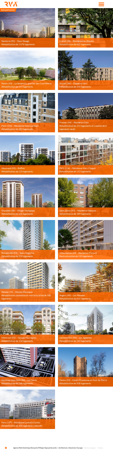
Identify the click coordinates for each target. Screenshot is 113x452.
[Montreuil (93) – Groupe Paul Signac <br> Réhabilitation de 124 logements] (27, 324)
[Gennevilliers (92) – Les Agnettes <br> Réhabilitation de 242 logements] (85, 324)
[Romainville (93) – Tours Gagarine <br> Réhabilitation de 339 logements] (27, 239)
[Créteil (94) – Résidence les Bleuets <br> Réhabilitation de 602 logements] (85, 28)
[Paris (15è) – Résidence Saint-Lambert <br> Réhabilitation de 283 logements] (27, 112)
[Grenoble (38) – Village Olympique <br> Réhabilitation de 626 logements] (27, 197)
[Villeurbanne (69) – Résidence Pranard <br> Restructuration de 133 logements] (85, 239)
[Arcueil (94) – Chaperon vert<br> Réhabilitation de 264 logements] (85, 70)
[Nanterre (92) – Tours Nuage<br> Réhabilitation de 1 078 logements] (27, 28)
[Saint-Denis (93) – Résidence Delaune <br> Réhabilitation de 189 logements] (85, 197)
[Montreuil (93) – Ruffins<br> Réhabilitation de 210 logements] (27, 155)
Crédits (100, 448)
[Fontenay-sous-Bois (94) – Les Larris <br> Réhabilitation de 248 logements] (27, 367)
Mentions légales (90, 448)
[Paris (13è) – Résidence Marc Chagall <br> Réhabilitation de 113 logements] (85, 155)
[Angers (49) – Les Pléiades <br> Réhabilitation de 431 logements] (85, 282)
